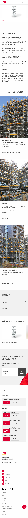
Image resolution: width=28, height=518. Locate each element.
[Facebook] (10, 489)
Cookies (4, 514)
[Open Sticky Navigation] (24, 502)
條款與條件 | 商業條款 (7, 506)
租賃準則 (4, 511)
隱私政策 (4, 495)
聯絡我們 (4, 498)
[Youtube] (5, 489)
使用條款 (4, 500)
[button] (4, 29)
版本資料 (4, 492)
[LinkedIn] (3, 489)
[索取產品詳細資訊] (24, 507)
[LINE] (13, 489)
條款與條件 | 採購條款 (7, 509)
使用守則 (4, 503)
